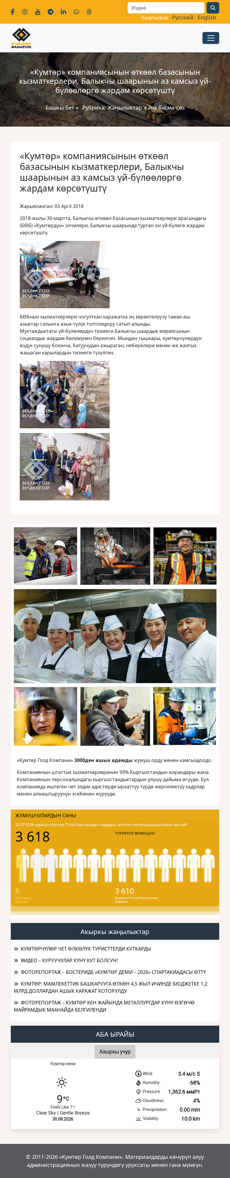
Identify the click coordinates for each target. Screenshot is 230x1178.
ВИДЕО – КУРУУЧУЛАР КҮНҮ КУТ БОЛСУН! (69, 960)
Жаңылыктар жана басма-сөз (146, 107)
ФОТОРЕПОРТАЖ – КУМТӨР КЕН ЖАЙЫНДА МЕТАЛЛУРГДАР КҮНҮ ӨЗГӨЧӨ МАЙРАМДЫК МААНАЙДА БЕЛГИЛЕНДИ (104, 1006)
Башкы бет (61, 107)
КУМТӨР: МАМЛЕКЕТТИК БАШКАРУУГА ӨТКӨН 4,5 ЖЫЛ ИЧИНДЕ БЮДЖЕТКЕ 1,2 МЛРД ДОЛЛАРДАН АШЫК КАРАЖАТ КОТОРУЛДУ (110, 987)
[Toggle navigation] (210, 38)
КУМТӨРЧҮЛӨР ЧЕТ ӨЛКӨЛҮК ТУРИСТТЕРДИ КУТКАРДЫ (86, 948)
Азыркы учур (115, 1052)
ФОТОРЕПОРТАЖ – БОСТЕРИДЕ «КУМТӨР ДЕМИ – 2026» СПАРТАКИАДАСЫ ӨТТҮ (113, 972)
